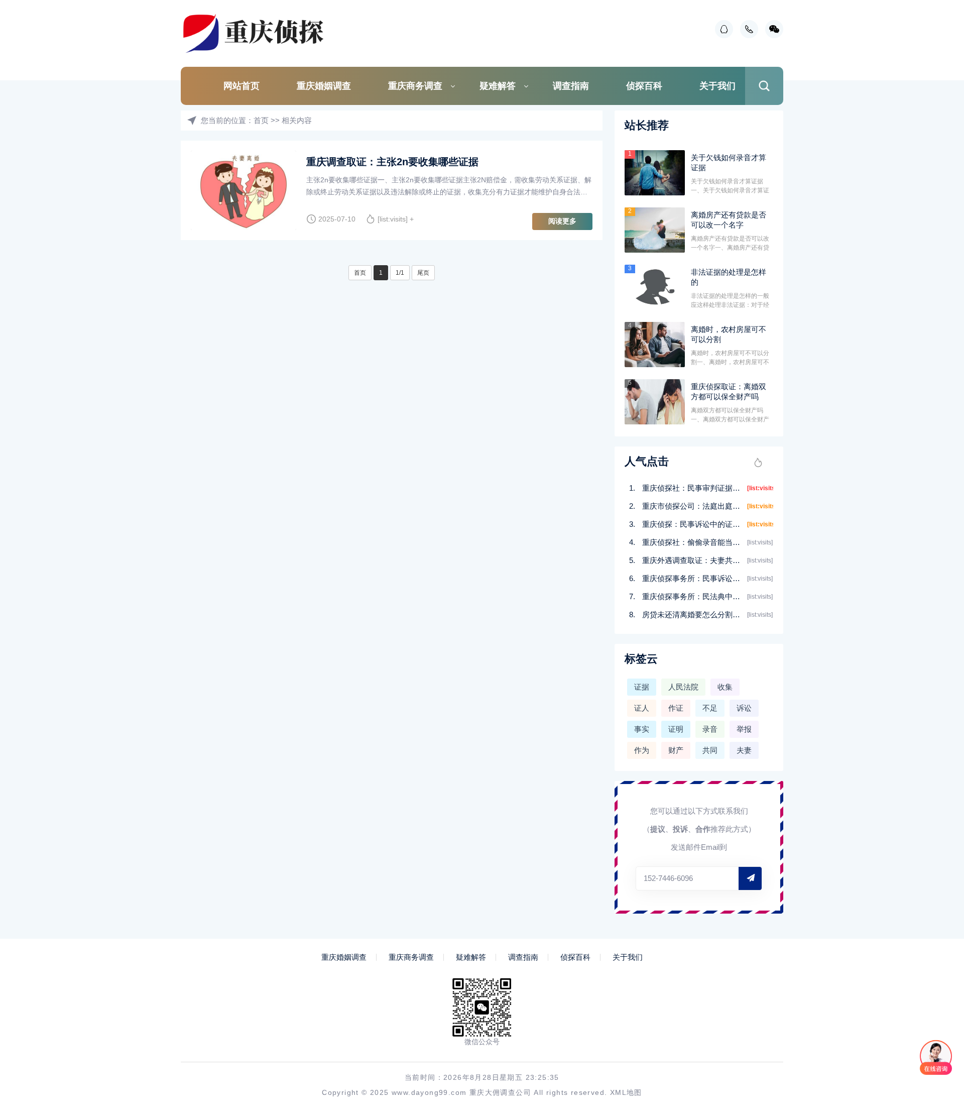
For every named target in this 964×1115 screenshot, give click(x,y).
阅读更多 (562, 221)
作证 (675, 708)
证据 (641, 687)
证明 (675, 729)
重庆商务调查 (415, 86)
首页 (261, 120)
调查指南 (571, 86)
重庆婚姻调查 (324, 86)
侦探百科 (644, 86)
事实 (641, 729)
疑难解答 (497, 86)
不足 (709, 708)
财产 (675, 750)
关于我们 (717, 86)
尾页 (423, 272)
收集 (725, 687)
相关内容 (297, 120)
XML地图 (626, 1092)
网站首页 (241, 86)
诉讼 (744, 708)
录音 (709, 729)
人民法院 (683, 687)
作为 (641, 750)
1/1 (400, 272)
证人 (641, 708)
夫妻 (744, 750)
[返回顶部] (932, 991)
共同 (709, 750)
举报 (744, 729)
